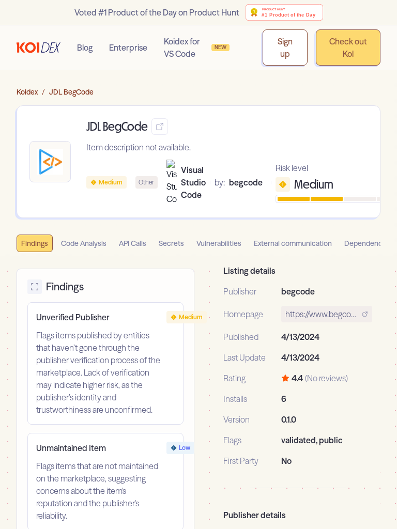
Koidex (27, 92)
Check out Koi (348, 47)
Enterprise (128, 47)
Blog (85, 47)
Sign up (285, 47)
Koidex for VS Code (195, 47)
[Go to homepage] (38, 47)
